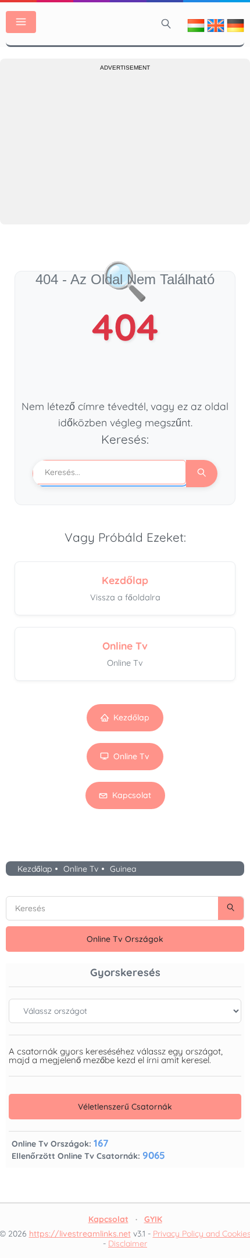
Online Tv (131, 756)
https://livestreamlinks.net (80, 1233)
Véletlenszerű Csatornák (125, 1106)
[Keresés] (166, 24)
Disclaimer (127, 1243)
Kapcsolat (131, 795)
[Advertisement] (125, 146)
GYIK (153, 1219)
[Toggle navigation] (21, 22)
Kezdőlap (131, 717)
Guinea (123, 869)
